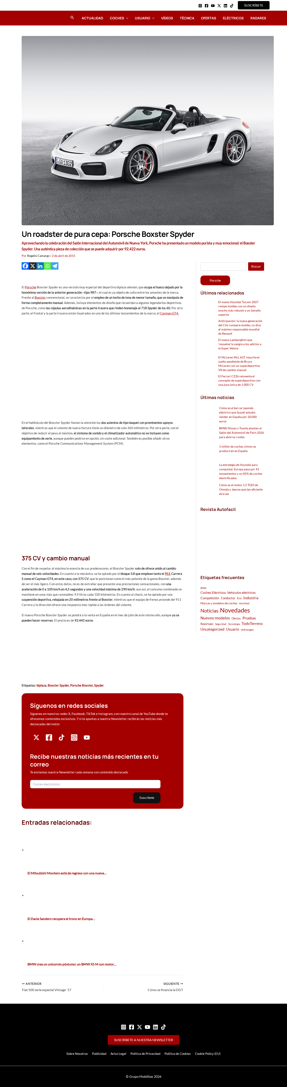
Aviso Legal (118, 1053)
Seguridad (220, 624)
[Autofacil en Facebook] (49, 740)
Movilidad (244, 603)
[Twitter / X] (219, 6)
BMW (203, 588)
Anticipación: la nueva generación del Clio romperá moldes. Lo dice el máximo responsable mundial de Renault (240, 327)
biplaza (41, 685)
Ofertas (208, 18)
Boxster (40, 297)
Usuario (142, 18)
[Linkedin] (225, 6)
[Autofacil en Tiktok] (61, 739)
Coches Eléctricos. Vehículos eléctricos (228, 592)
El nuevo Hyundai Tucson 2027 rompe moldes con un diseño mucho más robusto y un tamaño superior (239, 308)
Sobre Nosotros (77, 1053)
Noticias (209, 610)
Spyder (99, 685)
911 (168, 573)
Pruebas (249, 618)
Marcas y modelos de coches (218, 603)
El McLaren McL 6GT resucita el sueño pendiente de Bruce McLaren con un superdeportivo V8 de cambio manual (239, 363)
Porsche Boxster (81, 685)
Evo (239, 598)
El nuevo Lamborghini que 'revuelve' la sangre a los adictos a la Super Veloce (239, 344)
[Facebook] (206, 6)
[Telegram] (54, 266)
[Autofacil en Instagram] (74, 740)
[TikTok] (232, 6)
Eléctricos (233, 18)
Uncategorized (212, 629)
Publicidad (99, 1053)
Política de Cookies (178, 1053)
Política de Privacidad (145, 1053)
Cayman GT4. (169, 313)
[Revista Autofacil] (231, 539)
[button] (254, 5)
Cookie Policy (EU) (208, 1053)
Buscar (256, 266)
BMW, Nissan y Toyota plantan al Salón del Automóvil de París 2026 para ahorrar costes (241, 432)
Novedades (235, 610)
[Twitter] (139, 1027)
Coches (117, 18)
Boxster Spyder (58, 685)
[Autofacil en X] (36, 739)
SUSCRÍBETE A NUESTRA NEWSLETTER (143, 1040)
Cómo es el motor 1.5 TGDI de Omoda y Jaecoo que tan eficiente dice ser (241, 489)
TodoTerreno (252, 623)
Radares (258, 18)
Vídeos (167, 18)
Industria (250, 597)
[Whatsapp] (47, 266)
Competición (209, 598)
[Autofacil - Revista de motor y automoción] (33, 18)
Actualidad (92, 18)
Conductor (228, 598)
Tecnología (234, 624)
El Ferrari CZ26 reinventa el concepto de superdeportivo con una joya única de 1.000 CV (239, 380)
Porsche (30, 287)
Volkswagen (247, 629)
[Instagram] (200, 6)
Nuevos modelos (215, 617)
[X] (32, 266)
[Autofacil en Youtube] (87, 739)
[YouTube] (213, 6)
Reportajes (206, 624)
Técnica (187, 18)
